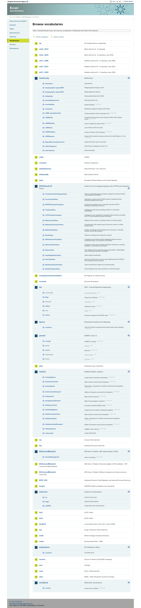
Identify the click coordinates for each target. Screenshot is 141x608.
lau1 (41, 512)
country (47, 588)
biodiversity (44, 78)
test (40, 565)
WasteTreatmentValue (52, 269)
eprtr (41, 180)
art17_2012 (43, 67)
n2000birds (49, 117)
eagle (47, 501)
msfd (41, 536)
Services (13, 44)
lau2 (41, 518)
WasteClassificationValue (53, 265)
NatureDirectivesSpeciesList (54, 142)
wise (41, 577)
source (47, 350)
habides (42, 372)
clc (46, 497)
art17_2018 (43, 72)
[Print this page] (117, 1)
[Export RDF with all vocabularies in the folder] (128, 78)
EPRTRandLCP (45, 186)
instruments (49, 433)
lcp (40, 530)
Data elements (15, 33)
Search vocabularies (42, 37)
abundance (49, 83)
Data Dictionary (26, 17)
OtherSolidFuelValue (52, 245)
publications (44, 547)
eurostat (42, 281)
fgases (42, 322)
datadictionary (45, 169)
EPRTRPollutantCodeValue (54, 204)
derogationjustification (53, 401)
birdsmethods (50, 386)
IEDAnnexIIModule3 (47, 464)
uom (41, 571)
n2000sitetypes (50, 132)
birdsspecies (49, 396)
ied (40, 446)
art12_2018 (43, 55)
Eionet (18, 17)
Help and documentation (18, 21)
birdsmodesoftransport (53, 392)
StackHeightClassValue (53, 255)
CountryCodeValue (51, 199)
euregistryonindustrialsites (50, 276)
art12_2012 (43, 49)
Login (113, 1)
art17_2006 (43, 61)
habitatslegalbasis (51, 410)
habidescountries (51, 405)
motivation (49, 109)
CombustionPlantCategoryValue (56, 194)
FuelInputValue (50, 210)
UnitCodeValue (50, 259)
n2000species (49, 136)
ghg (41, 366)
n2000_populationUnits (53, 113)
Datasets (13, 25)
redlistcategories (51, 146)
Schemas (13, 37)
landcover (43, 492)
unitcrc (47, 315)
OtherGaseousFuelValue (53, 239)
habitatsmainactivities (52, 414)
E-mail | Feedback (16, 601)
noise (41, 541)
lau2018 (42, 524)
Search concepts (59, 37)
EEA (18, 1)
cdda (41, 157)
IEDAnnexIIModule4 (47, 472)
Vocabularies (14, 40)
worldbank (43, 583)
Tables (12, 29)
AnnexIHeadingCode (52, 457)
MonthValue (49, 235)
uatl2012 (48, 506)
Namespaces (14, 48)
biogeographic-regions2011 (54, 92)
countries (48, 327)
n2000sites (48, 128)
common (43, 163)
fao (40, 287)
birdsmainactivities (51, 381)
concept (48, 341)
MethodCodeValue (51, 230)
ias (40, 440)
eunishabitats (49, 104)
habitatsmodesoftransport (54, 424)
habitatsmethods (51, 418)
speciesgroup (50, 150)
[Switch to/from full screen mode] (120, 1)
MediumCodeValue (51, 220)
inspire (42, 486)
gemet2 (42, 336)
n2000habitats (50, 123)
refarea (47, 306)
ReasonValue (49, 250)
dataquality (49, 96)
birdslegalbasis (50, 377)
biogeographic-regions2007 (54, 88)
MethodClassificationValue (54, 225)
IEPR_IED (43, 480)
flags (47, 297)
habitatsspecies (50, 429)
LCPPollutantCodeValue (53, 215)
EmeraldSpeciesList (52, 100)
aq (40, 43)
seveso (42, 559)
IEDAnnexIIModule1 (47, 451)
